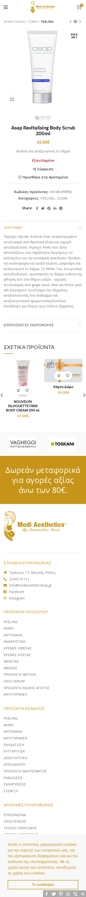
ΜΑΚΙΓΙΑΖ (11, 661)
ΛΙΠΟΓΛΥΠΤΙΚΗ (15, 758)
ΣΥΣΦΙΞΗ (11, 791)
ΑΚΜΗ (8, 628)
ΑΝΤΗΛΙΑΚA (13, 635)
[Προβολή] (12, 99)
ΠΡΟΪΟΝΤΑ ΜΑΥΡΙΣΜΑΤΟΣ (25, 771)
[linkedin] (55, 208)
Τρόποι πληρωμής (20, 828)
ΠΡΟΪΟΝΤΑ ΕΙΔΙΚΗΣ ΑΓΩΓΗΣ (26, 688)
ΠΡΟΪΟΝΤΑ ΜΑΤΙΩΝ (20, 674)
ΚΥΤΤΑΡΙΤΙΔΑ (14, 751)
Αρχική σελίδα (14, 21)
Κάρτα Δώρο (63, 387)
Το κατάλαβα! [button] (43, 884)
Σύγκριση (45, 169)
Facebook (16, 591)
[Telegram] (61, 208)
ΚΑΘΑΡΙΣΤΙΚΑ (14, 641)
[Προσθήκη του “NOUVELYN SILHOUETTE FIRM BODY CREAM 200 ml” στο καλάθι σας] (18, 390)
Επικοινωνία (15, 815)
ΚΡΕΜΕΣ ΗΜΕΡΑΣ (18, 648)
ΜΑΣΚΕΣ (10, 668)
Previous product (70, 21)
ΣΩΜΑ (33, 21)
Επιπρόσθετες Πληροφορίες (29, 325)
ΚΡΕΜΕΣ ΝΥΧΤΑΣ (17, 655)
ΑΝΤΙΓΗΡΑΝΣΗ (15, 694)
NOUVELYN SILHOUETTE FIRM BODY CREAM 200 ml (22, 405)
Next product (80, 21)
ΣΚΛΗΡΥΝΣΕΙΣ (15, 784)
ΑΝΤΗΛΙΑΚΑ (13, 731)
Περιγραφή (13, 227)
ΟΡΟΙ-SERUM (14, 681)
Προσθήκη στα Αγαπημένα (45, 177)
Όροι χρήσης (15, 821)
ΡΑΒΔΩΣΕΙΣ (13, 777)
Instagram (17, 598)
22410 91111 (19, 579)
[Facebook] (37, 208)
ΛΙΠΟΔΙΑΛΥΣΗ (14, 764)
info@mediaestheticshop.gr (30, 585)
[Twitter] (43, 208)
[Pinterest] (49, 208)
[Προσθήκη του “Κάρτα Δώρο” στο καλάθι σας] (59, 375)
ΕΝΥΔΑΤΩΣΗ (14, 744)
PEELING (47, 21)
